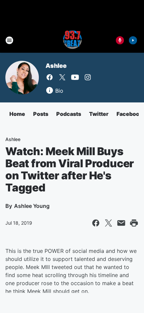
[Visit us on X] (62, 77)
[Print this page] (134, 223)
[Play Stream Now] (133, 40)
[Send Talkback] (120, 40)
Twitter (99, 113)
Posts (40, 113)
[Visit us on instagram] (88, 77)
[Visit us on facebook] (50, 77)
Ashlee (56, 65)
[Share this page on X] (108, 223)
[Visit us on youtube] (75, 77)
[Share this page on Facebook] (95, 223)
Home (17, 113)
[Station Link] (72, 40)
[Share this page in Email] (121, 223)
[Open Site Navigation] (9, 40)
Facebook (130, 113)
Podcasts (68, 113)
